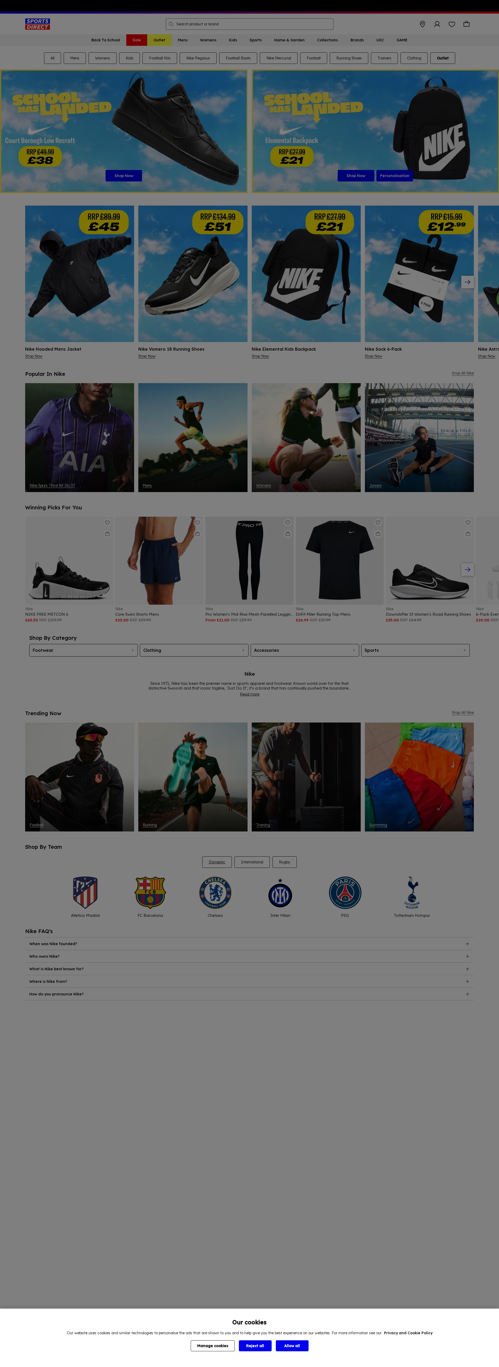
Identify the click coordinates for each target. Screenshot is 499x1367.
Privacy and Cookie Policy (408, 1333)
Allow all (292, 1345)
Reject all (255, 1345)
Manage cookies (212, 1345)
